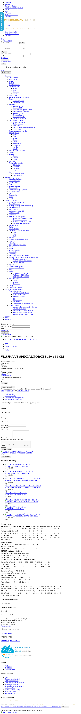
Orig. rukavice (17, 300)
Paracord (11, 237)
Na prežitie (12, 214)
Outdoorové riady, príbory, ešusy (19, 230)
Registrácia (4, 58)
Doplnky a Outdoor (11, 6)
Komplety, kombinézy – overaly (19, 97)
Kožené (15, 156)
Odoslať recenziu (6, 449)
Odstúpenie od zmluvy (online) (14, 682)
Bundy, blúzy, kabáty (19, 294)
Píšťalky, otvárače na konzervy (18, 239)
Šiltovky (15, 147)
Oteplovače (16, 284)
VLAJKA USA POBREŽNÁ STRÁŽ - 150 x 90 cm (21, 516)
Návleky (15, 282)
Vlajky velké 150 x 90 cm (21, 277)
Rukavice (12, 154)
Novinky (7, 9)
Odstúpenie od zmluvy (12, 681)
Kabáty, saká (13, 95)
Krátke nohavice (18, 106)
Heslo (2, 328)
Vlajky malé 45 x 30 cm (20, 273)
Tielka (14, 170)
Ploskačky (12, 241)
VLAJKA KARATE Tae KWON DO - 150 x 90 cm (21, 502)
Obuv (14, 298)
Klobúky (15, 140)
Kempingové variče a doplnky (22, 261)
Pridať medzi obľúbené (8, 387)
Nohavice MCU (18, 113)
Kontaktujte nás (6, 626)
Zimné (15, 159)
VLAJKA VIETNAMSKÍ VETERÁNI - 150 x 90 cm (22, 480)
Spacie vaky (12, 253)
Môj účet (4, 52)
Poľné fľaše (12, 243)
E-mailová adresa (6, 326)
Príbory (15, 234)
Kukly (15, 142)
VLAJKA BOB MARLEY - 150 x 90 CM (18, 473)
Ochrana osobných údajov (13, 679)
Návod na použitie (10, 396)
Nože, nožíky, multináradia (17, 216)
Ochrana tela (13, 195)
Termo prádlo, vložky (19, 118)
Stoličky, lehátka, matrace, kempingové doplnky (24, 257)
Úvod (6, 343)
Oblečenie (8, 2)
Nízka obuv (16, 126)
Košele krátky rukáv (19, 102)
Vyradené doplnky (14, 305)
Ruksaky (11, 248)
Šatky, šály (12, 161)
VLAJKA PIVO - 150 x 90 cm (14, 509)
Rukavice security (14, 186)
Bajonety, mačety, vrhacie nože (22, 218)
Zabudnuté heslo (6, 62)
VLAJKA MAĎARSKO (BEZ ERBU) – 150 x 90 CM (22, 487)
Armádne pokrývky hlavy (21, 293)
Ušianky (15, 149)
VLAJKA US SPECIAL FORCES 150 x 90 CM (16, 453)
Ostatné (11, 198)
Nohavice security (14, 181)
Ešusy (14, 232)
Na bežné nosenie (18, 174)
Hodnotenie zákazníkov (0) (13, 399)
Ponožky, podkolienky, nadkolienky (24, 127)
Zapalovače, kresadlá (15, 287)
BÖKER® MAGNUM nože (22, 221)
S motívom (16, 168)
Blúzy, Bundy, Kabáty (16, 179)
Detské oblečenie (14, 86)
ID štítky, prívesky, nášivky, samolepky (21, 205)
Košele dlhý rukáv (18, 101)
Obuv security (13, 188)
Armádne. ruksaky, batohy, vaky (23, 314)
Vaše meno (4, 425)
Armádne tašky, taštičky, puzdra (22, 312)
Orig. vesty (16, 301)
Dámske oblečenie (14, 85)
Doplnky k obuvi (18, 124)
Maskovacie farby (14, 213)
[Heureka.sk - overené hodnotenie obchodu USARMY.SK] (17, 657)
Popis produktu (9, 394)
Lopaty (15, 280)
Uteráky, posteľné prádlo (16, 268)
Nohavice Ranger (18, 115)
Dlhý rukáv (16, 165)
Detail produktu (6, 456)
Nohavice (16, 92)
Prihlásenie (8, 666)
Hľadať (22, 42)
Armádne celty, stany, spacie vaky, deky (25, 307)
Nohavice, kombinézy (19, 296)
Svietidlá (11, 264)
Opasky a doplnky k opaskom (18, 189)
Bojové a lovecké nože (20, 220)
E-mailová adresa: (6, 54)
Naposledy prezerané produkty (14, 397)
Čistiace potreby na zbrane (17, 202)
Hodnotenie (4, 427)
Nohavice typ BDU (19, 117)
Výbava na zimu (14, 278)
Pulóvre (11, 152)
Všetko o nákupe (10, 688)
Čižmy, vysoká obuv (19, 122)
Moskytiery (16, 145)
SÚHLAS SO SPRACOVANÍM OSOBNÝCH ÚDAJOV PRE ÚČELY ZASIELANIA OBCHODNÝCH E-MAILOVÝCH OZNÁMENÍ (31, 706)
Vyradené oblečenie (15, 291)
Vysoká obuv (17, 129)
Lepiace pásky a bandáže (16, 211)
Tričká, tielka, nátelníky (16, 163)
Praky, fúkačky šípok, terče (17, 245)
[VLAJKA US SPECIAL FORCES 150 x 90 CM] (21, 339)
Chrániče (11, 83)
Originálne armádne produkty (14, 8)
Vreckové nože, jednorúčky (21, 223)
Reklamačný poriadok (11, 684)
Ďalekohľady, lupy (14, 204)
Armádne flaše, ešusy (19, 309)
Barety (15, 134)
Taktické (15, 158)
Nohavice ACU (17, 108)
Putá (10, 193)
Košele (11, 99)
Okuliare (11, 227)
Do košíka (4, 383)
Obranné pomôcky (14, 225)
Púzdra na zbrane (14, 191)
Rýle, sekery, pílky (14, 250)
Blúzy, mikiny (13, 79)
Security (7, 4)
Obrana (11, 197)
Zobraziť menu (6, 72)
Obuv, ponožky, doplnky (16, 120)
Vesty (10, 172)
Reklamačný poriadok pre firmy (15, 686)
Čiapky (15, 90)
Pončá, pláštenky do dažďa (17, 150)
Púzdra (11, 246)
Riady (14, 236)
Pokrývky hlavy (14, 133)
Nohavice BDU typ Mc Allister (22, 110)
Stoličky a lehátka (18, 262)
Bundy (11, 81)
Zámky (11, 285)
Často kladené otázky (11, 32)
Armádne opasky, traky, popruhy (23, 310)
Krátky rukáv (17, 166)
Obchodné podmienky (12, 34)
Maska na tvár (17, 143)
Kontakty (8, 16)
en (3, 39)
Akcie (6, 11)
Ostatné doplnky (14, 229)
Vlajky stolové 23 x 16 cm (21, 275)
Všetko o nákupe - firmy (12, 689)
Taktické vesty (17, 175)
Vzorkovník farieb (10, 691)
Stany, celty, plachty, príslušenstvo (19, 255)
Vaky (10, 269)
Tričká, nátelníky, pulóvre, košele (23, 303)
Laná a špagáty (13, 209)
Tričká (15, 94)
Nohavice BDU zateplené (21, 111)
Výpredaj (8, 13)
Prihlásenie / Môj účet (11, 15)
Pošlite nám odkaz (6, 438)
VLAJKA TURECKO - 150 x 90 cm (16, 466)
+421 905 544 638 (23, 391)
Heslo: (3, 56)
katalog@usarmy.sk (7, 391)
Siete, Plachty (13, 252)
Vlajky (11, 271)
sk (1, 39)
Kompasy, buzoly (14, 207)
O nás (6, 677)
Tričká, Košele (13, 182)
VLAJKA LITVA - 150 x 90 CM (15, 494)
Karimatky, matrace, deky (21, 259)
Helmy (15, 138)
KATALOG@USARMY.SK (10, 641)
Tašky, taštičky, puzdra (16, 266)
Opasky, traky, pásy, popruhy (18, 131)
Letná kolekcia (13, 78)
